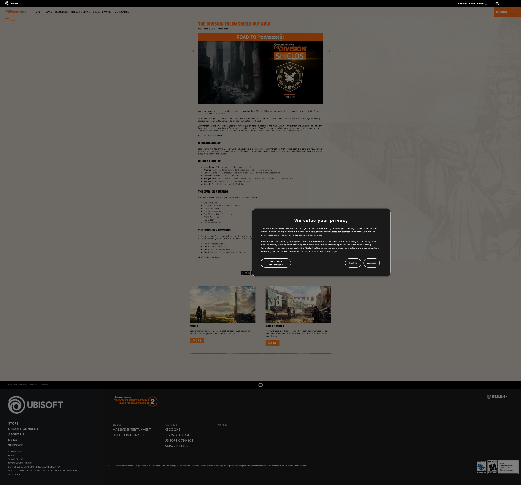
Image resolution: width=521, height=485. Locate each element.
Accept (371, 263)
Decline (353, 263)
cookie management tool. (311, 234)
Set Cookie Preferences (276, 263)
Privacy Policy (319, 231)
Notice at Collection (340, 231)
